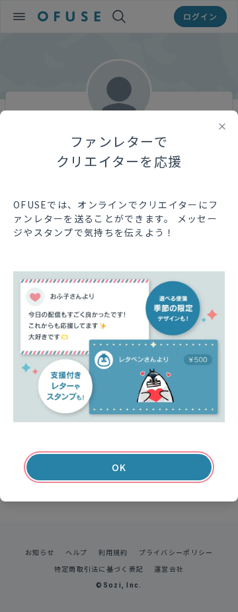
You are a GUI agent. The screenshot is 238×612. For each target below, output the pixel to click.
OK (119, 467)
